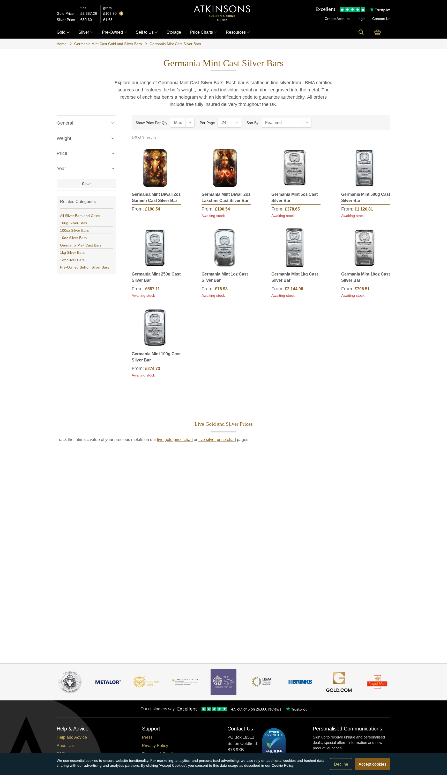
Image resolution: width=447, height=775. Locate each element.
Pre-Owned (112, 32)
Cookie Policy (282, 765)
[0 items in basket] (379, 32)
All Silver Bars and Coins (80, 216)
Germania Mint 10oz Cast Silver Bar (365, 277)
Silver (83, 32)
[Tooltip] (121, 13)
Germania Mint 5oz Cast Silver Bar (294, 197)
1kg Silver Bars (72, 252)
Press (147, 737)
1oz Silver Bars (72, 260)
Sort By (252, 123)
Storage (174, 32)
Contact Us (381, 19)
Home (61, 44)
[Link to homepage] (222, 13)
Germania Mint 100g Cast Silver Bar (156, 357)
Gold (61, 32)
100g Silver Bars (73, 223)
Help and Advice (72, 737)
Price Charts (201, 32)
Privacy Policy (155, 745)
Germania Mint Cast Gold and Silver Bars (108, 44)
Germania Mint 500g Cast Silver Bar (365, 197)
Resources (236, 32)
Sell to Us (145, 32)
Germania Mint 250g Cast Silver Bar (156, 277)
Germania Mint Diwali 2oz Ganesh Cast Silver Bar (156, 197)
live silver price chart (217, 439)
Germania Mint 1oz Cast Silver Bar (225, 277)
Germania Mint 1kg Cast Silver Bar (294, 277)
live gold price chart (175, 439)
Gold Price (65, 13)
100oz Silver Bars (74, 230)
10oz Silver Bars (73, 238)
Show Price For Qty (151, 123)
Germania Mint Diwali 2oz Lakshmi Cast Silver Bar (226, 197)
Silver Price (66, 20)
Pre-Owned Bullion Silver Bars (84, 267)
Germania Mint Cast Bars (80, 245)
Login (361, 19)
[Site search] (361, 32)
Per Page (207, 123)
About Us (65, 745)
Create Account (337, 19)
